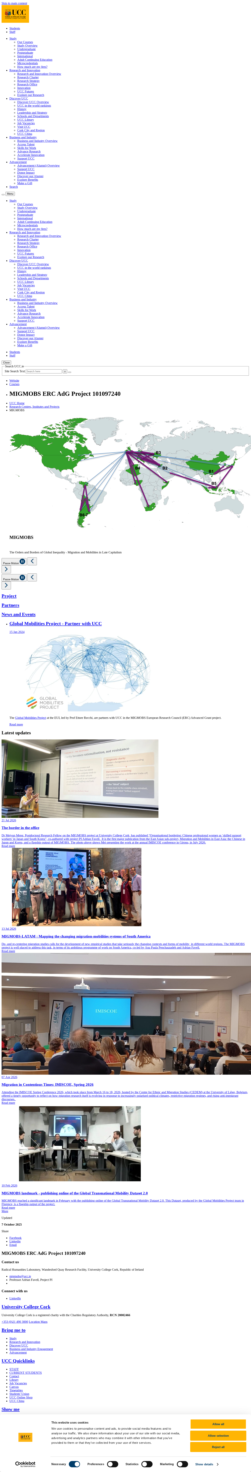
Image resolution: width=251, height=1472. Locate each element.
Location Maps (38, 1321)
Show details (204, 1464)
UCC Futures (25, 91)
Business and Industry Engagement (31, 1349)
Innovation (24, 88)
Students (14, 28)
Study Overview (27, 45)
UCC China (24, 133)
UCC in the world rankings (34, 105)
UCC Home (17, 403)
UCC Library (25, 119)
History (21, 109)
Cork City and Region (31, 130)
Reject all (218, 1447)
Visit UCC (23, 126)
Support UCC (26, 158)
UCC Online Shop (21, 1397)
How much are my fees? (32, 66)
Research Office (27, 84)
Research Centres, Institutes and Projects (34, 406)
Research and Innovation (24, 1342)
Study (13, 1338)
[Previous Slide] (32, 561)
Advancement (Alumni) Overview (38, 165)
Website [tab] (14, 380)
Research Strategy (28, 81)
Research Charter (28, 77)
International (25, 56)
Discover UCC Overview (33, 102)
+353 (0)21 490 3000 (15, 1321)
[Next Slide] (6, 569)
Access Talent (26, 144)
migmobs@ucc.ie (20, 1276)
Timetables (16, 1390)
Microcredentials (27, 63)
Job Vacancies (26, 123)
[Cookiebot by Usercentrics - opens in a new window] (25, 1464)
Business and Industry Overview (37, 141)
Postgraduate (25, 52)
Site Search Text (15, 371)
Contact (14, 1376)
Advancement (18, 1352)
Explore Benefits (27, 179)
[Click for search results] (69, 372)
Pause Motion (11, 563)
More (5, 1211)
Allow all (218, 1424)
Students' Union (19, 1394)
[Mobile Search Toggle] (3, 194)
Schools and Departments (33, 116)
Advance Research (29, 151)
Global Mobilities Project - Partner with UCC (55, 623)
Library (14, 1379)
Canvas (14, 1386)
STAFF (14, 1369)
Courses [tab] (14, 384)
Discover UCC (18, 1345)
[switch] (112, 1464)
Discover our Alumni (30, 176)
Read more (16, 724)
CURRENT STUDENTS (25, 1372)
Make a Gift (24, 183)
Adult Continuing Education (34, 59)
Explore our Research (30, 95)
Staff (12, 32)
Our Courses (25, 42)
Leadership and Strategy (32, 112)
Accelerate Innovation (31, 155)
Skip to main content (14, 3)
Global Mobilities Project (30, 717)
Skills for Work (26, 148)
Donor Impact (26, 172)
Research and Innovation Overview (39, 73)
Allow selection (218, 1435)
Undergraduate (26, 49)
